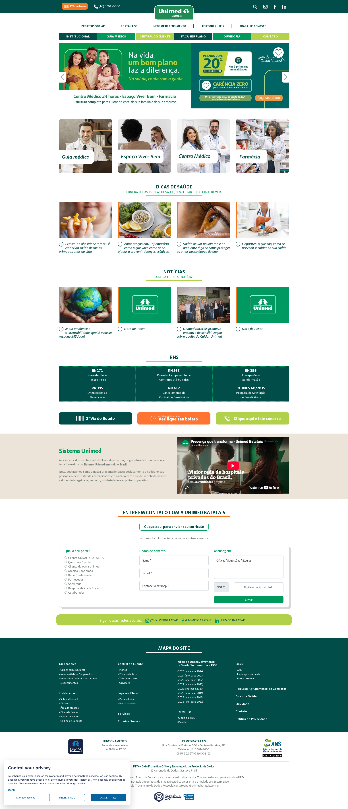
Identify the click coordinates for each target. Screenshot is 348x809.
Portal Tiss (129, 26)
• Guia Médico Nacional (72, 669)
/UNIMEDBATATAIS (197, 620)
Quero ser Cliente (79, 562)
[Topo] (340, 799)
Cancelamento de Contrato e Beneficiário (174, 392)
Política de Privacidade (251, 719)
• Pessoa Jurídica (127, 703)
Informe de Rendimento (169, 26)
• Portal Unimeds (245, 678)
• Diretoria (65, 703)
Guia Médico (116, 36)
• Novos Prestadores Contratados (78, 678)
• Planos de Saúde (69, 716)
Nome (146, 560)
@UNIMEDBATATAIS (164, 620)
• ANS (239, 669)
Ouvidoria (231, 36)
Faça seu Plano (193, 36)
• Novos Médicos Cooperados (76, 674)
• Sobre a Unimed (68, 699)
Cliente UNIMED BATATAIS (86, 558)
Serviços (124, 713)
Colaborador (76, 592)
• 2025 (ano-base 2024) (190, 671)
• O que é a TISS (186, 717)
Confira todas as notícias (174, 277)
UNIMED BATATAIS (232, 620)
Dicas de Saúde (246, 696)
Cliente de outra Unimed (84, 566)
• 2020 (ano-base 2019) (190, 693)
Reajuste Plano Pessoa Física (97, 374)
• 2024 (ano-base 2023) (190, 675)
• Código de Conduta (70, 720)
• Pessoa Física (126, 699)
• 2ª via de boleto (127, 674)
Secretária (74, 584)
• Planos (122, 669)
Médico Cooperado (80, 571)
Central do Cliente (155, 36)
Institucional (78, 36)
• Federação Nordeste (248, 674)
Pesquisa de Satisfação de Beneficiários (250, 392)
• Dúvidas (182, 722)
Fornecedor (75, 579)
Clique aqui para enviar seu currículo (174, 526)
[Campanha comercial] (174, 75)
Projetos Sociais (93, 26)
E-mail (147, 573)
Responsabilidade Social (84, 588)
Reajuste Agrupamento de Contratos (261, 688)
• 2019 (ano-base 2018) (190, 697)
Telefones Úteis (213, 26)
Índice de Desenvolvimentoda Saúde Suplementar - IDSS (197, 663)
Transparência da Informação (250, 374)
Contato (270, 36)
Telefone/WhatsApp (155, 586)
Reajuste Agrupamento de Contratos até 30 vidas (174, 374)
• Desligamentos (68, 682)
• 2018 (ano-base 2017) (190, 701)
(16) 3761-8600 (109, 6)
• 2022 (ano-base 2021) (190, 684)
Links (239, 664)
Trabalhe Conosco (252, 26)
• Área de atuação (69, 707)
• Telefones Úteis (128, 678)
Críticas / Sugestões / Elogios (233, 560)
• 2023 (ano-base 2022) (190, 680)
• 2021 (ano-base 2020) (190, 688)
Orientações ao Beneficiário (97, 392)
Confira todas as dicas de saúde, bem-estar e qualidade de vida (174, 192)
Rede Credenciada (80, 575)
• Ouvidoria (124, 682)
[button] (285, 77)
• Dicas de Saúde (68, 712)
